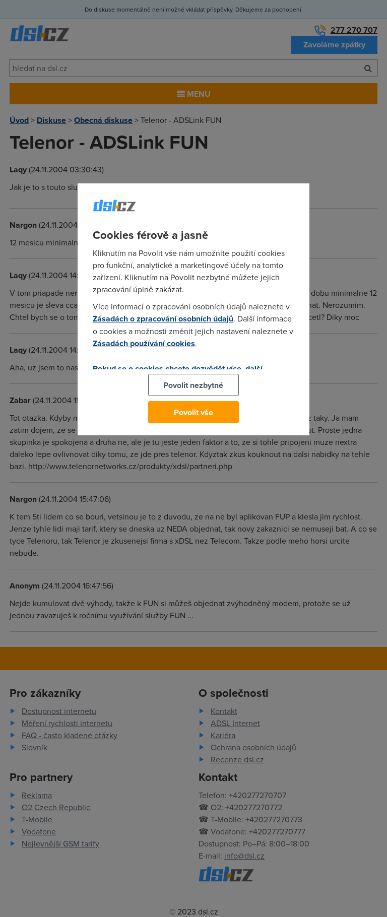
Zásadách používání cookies (144, 343)
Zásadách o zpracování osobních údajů (163, 318)
